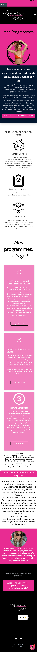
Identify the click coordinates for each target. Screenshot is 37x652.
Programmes (7, 624)
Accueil (18, 614)
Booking (6, 629)
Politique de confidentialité (18, 647)
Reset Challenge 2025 (11, 634)
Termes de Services (18, 644)
